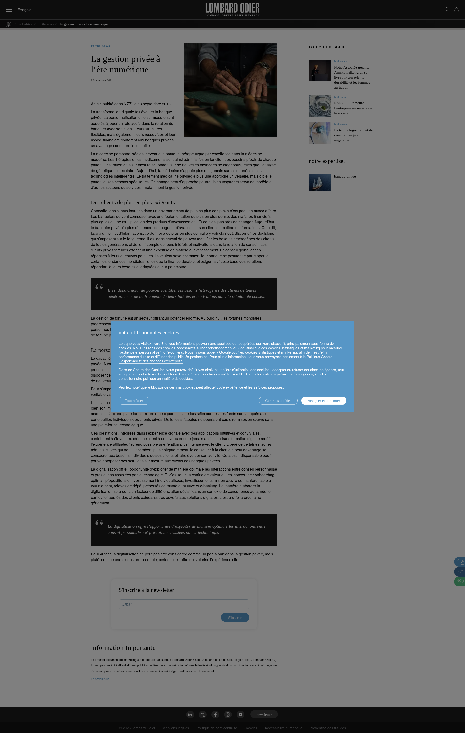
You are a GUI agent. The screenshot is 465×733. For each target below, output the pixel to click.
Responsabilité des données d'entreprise (151, 360)
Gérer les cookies (278, 401)
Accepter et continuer (324, 401)
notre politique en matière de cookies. (163, 378)
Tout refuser (134, 401)
